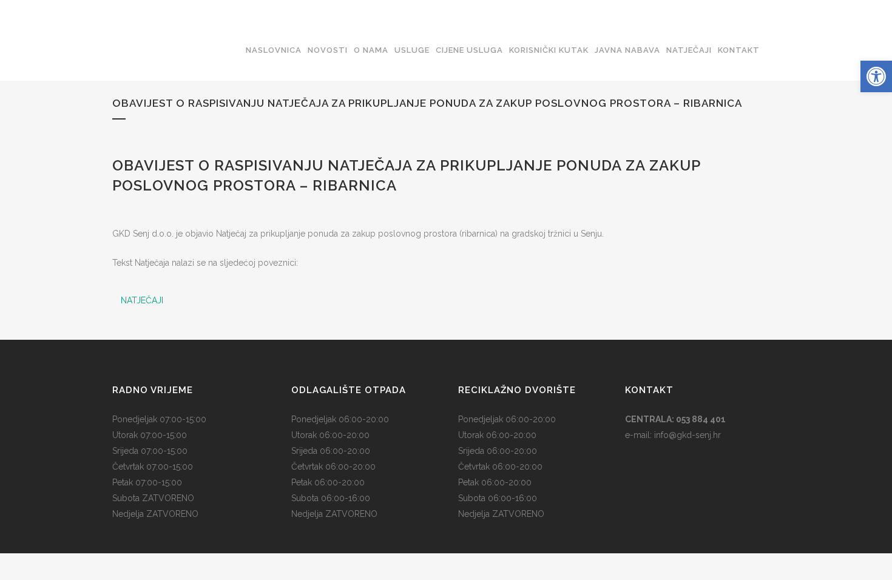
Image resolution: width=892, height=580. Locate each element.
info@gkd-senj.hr (687, 435)
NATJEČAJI (142, 300)
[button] (876, 76)
